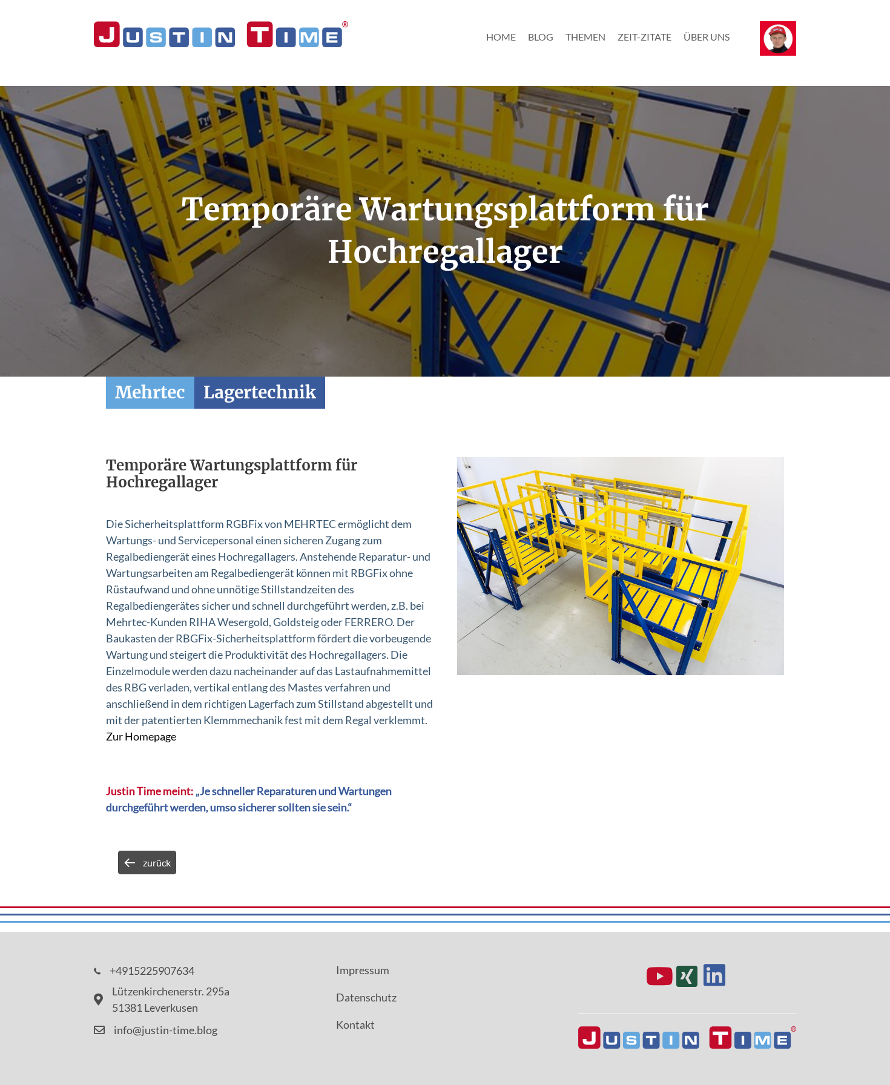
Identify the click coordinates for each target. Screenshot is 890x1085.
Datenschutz (366, 997)
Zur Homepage (141, 736)
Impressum (362, 970)
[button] (659, 975)
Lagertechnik (259, 392)
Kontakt (355, 1024)
